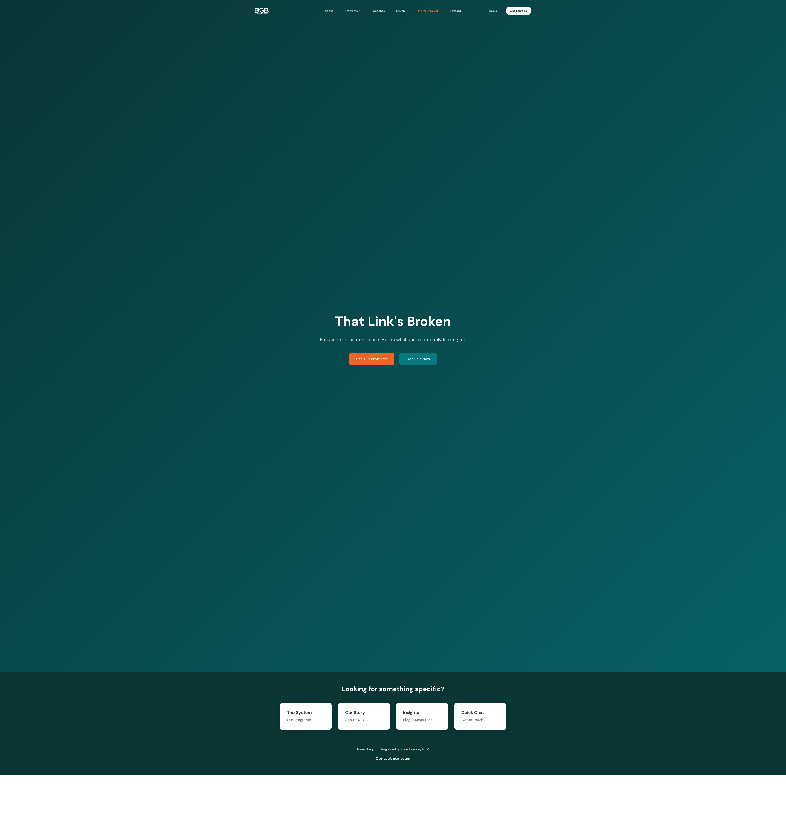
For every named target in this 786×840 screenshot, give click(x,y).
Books (493, 11)
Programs (351, 11)
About (329, 11)
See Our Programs (371, 359)
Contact (455, 11)
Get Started (518, 11)
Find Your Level (427, 11)
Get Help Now (418, 359)
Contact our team (393, 758)
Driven (400, 11)
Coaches (379, 11)
